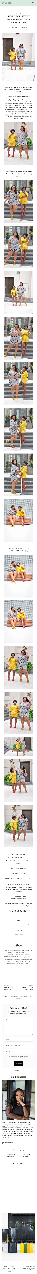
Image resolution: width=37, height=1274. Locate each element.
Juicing (13, 1268)
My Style (18, 13)
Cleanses (7, 1269)
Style (9, 1268)
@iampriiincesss (21, 898)
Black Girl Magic (14, 996)
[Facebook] (9, 925)
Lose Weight (11, 1266)
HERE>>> (29, 878)
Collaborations (24, 996)
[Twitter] (13, 925)
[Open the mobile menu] (33, 3)
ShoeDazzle (21, 861)
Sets (30, 996)
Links (12, 1269)
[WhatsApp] (19, 925)
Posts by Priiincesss (18, 969)
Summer (18, 998)
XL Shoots (23, 868)
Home (5, 1266)
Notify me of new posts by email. (19, 1056)
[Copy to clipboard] (23, 925)
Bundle (9, 1271)
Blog (4, 1268)
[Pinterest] (16, 925)
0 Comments (19, 935)
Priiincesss (14, 27)
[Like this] (27, 925)
